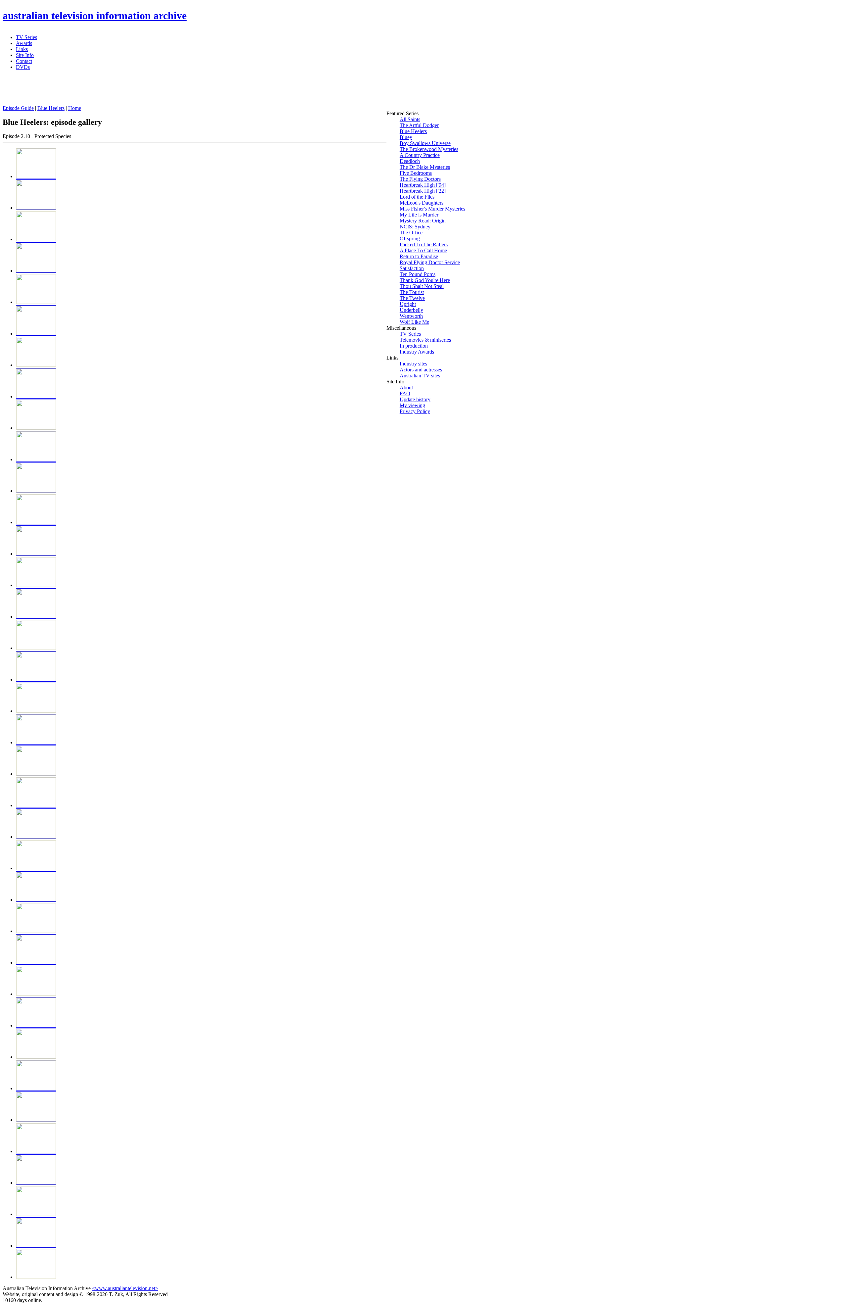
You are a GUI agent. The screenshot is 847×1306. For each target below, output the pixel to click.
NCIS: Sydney (415, 226)
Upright (408, 304)
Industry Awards (417, 352)
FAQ (405, 393)
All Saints (410, 119)
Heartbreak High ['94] (423, 185)
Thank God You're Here (425, 280)
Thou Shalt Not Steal (422, 286)
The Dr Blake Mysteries (425, 167)
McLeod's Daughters (421, 203)
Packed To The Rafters (424, 244)
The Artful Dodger (419, 125)
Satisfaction (412, 268)
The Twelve (412, 298)
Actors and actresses (421, 369)
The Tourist (412, 292)
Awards (24, 43)
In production (414, 346)
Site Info (25, 55)
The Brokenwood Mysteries (429, 149)
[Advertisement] (163, 90)
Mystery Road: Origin (423, 220)
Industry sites (413, 363)
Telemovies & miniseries (425, 340)
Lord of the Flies (417, 197)
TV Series (26, 37)
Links (22, 49)
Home (74, 108)
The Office (411, 232)
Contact (24, 61)
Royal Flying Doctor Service (430, 262)
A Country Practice (420, 155)
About (406, 387)
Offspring (410, 238)
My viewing (412, 405)
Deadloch (410, 161)
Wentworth (411, 316)
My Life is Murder (419, 215)
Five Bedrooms (416, 173)
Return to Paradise (419, 256)
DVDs (23, 67)
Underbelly (411, 310)
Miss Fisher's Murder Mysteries (432, 209)
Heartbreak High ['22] (423, 191)
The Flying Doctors (420, 179)
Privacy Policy (415, 411)
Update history (415, 399)
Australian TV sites (420, 375)
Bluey (406, 137)
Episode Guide (18, 108)
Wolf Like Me (414, 322)
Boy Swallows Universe (425, 143)
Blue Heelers (51, 108)
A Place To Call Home (423, 250)
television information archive (95, 16)
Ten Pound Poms (417, 274)
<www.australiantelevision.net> (125, 1288)
